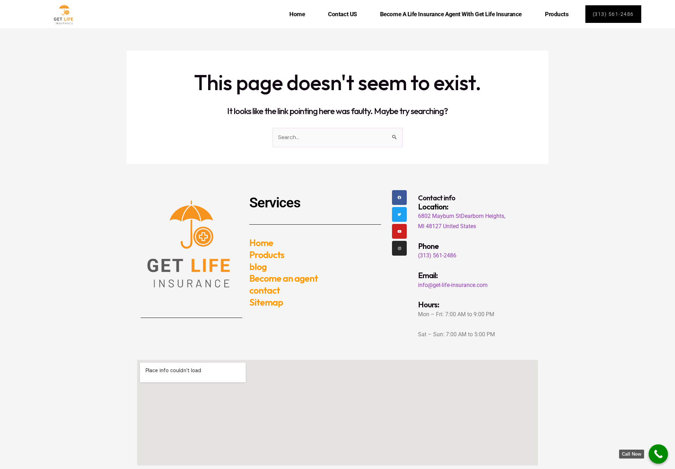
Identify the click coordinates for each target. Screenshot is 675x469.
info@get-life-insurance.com (453, 285)
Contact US (342, 14)
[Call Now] (658, 454)
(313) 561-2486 (437, 255)
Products (556, 14)
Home (297, 14)
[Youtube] (399, 231)
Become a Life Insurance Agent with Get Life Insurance (451, 14)
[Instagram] (399, 248)
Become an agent (283, 278)
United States (459, 226)
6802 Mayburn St (439, 216)
